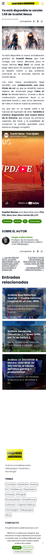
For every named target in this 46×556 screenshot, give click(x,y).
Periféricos (16, 489)
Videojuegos (35, 221)
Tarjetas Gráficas (26, 504)
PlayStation (30, 489)
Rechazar (28, 547)
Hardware (23, 484)
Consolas (7, 221)
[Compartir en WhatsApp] (41, 21)
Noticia (18, 221)
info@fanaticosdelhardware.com (21, 527)
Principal (21, 494)
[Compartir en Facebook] (37, 21)
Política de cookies (23, 551)
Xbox (8, 515)
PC (25, 221)
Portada (10, 494)
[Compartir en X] (33, 21)
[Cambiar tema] (42, 3)
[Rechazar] (43, 543)
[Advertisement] (23, 420)
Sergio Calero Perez (22, 237)
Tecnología (11, 509)
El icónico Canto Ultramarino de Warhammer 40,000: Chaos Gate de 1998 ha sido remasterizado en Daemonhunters (33, 263)
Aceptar (16, 547)
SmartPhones (29, 499)
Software (10, 504)
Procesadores (13, 499)
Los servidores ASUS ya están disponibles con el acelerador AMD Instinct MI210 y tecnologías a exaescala (11, 263)
